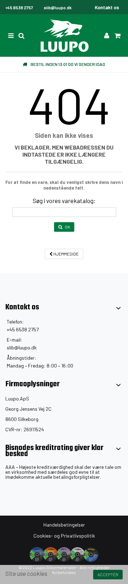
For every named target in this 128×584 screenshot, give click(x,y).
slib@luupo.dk (22, 347)
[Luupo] (64, 35)
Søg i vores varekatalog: (64, 200)
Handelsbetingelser (64, 525)
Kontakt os (107, 7)
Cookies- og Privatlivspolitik (64, 536)
